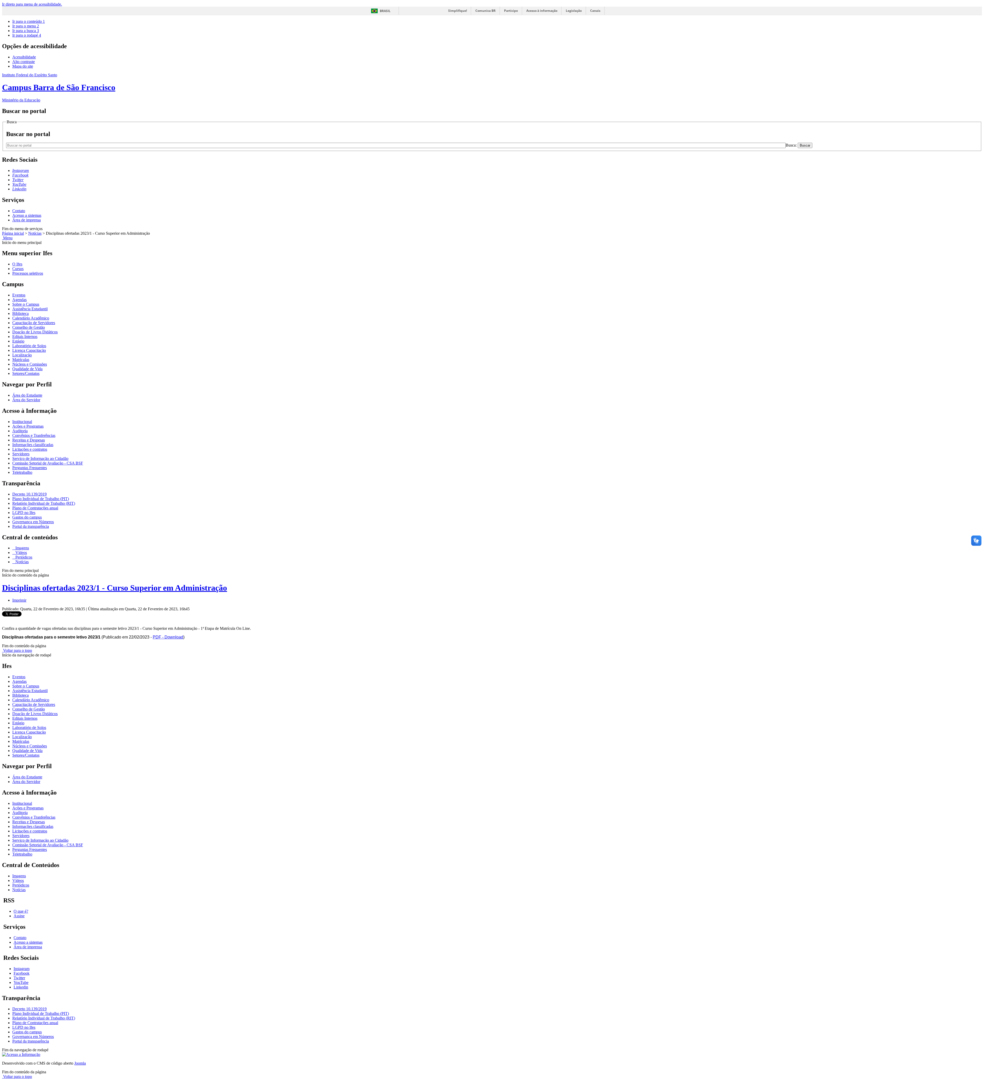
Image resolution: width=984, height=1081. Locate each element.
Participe (511, 10)
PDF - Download (168, 637)
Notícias (35, 233)
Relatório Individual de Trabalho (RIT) (43, 503)
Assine (19, 916)
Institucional (22, 421)
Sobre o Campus (25, 304)
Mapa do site (22, 66)
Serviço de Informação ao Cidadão (40, 458)
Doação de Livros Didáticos (35, 332)
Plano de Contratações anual (35, 508)
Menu (7, 238)
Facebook (21, 973)
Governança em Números (33, 522)
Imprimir (19, 600)
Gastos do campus (27, 517)
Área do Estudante (27, 395)
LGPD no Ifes (23, 512)
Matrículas (20, 359)
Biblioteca (20, 313)
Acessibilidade (24, 57)
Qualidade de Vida (27, 369)
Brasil (385, 11)
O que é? (21, 911)
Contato (18, 211)
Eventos (18, 295)
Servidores (20, 454)
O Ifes (17, 264)
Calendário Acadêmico (30, 318)
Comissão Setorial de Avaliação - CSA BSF (47, 463)
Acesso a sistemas (26, 215)
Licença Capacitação (29, 350)
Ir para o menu (25, 26)
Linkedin (21, 987)
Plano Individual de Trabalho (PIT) (40, 499)
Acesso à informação (541, 10)
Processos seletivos (27, 273)
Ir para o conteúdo (28, 21)
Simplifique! (457, 10)
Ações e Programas (28, 426)
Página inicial (13, 233)
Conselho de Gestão (28, 327)
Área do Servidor (26, 400)
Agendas (19, 299)
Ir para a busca (25, 30)
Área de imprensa (26, 220)
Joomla (80, 1063)
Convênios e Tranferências (33, 435)
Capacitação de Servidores (33, 323)
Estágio (18, 341)
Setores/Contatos (25, 373)
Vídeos (20, 552)
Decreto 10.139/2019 (29, 494)
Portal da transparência (30, 526)
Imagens (21, 548)
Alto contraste (23, 61)
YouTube (21, 982)
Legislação (574, 10)
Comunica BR (485, 10)
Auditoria (20, 431)
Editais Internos (24, 336)
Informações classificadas (32, 444)
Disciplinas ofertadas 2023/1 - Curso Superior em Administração (114, 587)
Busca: (792, 145)
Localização (22, 355)
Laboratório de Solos (29, 346)
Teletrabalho (22, 472)
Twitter (19, 978)
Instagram (21, 968)
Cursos (18, 268)
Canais (595, 10)
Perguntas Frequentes (29, 468)
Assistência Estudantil (30, 309)
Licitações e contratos (29, 449)
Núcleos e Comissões (29, 364)
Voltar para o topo (17, 650)
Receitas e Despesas (28, 440)
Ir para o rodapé (26, 35)
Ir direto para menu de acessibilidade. (32, 4)
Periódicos (23, 557)
